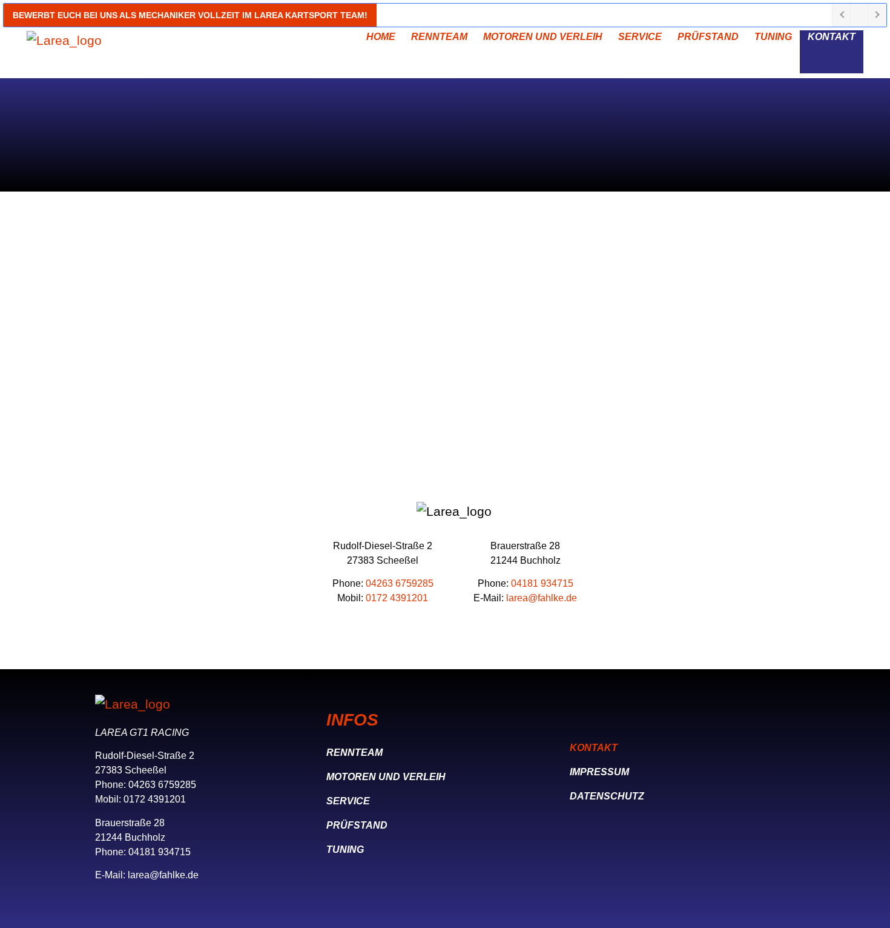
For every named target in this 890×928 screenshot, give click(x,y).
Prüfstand (708, 37)
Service (640, 37)
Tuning (773, 37)
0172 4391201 (397, 598)
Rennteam (439, 37)
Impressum (599, 772)
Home (380, 37)
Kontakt (831, 37)
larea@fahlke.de (541, 598)
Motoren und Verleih (542, 37)
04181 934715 (542, 583)
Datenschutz (607, 796)
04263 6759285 (399, 583)
